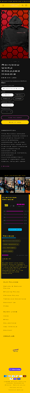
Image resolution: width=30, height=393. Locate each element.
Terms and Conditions (14, 299)
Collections (9, 323)
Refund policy (19, 385)
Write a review (15, 229)
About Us (8, 336)
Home (6, 316)
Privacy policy (16, 387)
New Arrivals (10, 326)
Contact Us (9, 302)
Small (19, 95)
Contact (7, 330)
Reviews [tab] (9, 236)
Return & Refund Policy (12, 287)
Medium (6, 98)
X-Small (7, 95)
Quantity (5, 108)
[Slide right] (18, 61)
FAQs (6, 306)
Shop (5, 319)
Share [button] (6, 166)
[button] (3, 5)
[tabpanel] (15, 257)
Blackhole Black (12, 88)
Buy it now (15, 122)
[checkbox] (8, 251)
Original (7, 105)
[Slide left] (11, 61)
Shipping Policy (11, 292)
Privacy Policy (11, 295)
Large (18, 98)
